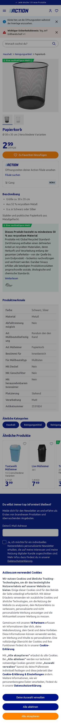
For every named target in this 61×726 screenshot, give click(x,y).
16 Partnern (37, 622)
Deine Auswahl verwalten (30, 697)
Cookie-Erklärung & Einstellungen (23, 674)
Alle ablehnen (30, 706)
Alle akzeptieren (30, 716)
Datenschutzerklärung (27, 685)
